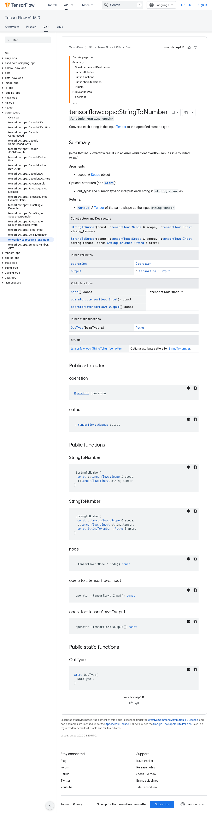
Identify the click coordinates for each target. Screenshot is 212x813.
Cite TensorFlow (146, 787)
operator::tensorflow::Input (94, 299)
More (86, 5)
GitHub (186, 5)
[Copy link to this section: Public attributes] (110, 366)
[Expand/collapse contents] (91, 57)
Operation (144, 264)
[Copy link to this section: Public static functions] (123, 647)
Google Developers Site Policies (172, 724)
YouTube (66, 787)
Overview (12, 26)
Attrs (109, 183)
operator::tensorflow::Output (95, 307)
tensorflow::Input (177, 227)
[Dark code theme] (188, 388)
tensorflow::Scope (126, 227)
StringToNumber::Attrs (125, 243)
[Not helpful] (195, 47)
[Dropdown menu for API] (73, 5)
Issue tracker (144, 760)
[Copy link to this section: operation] (92, 378)
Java (60, 26)
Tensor (121, 127)
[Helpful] (189, 47)
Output (83, 208)
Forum (65, 767)
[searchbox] (28, 40)
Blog (63, 760)
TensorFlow (76, 47)
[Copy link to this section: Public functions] (109, 445)
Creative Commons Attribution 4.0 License (173, 719)
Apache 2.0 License (117, 724)
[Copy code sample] (195, 388)
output (76, 271)
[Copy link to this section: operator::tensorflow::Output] (129, 612)
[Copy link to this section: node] (83, 549)
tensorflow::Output (154, 271)
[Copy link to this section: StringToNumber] (105, 457)
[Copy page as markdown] (186, 112)
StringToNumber (83, 227)
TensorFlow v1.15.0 (22, 17)
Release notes (145, 767)
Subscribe (162, 804)
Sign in (202, 5)
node (74, 292)
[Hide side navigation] (50, 805)
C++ (46, 26)
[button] (27, 58)
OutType (77, 328)
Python (31, 26)
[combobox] (122, 5)
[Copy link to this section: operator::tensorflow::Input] (125, 580)
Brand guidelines (147, 780)
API (66, 5)
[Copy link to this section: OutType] (90, 660)
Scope (95, 175)
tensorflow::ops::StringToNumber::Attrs (96, 348)
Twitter (65, 780)
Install (52, 5)
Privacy (78, 804)
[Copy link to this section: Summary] (94, 143)
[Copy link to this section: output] (86, 410)
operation (79, 264)
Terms (65, 804)
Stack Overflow (146, 774)
